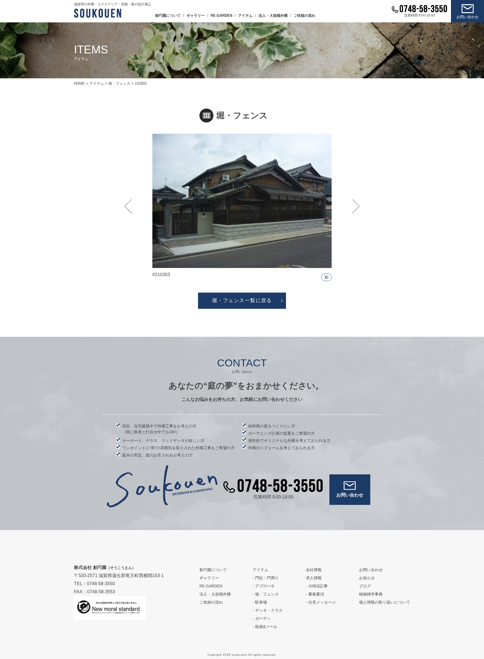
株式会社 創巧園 (105, 567)
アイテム (245, 15)
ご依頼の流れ (304, 15)
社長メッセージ (322, 602)
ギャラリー (196, 15)
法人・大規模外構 (273, 15)
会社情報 (314, 570)
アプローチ (265, 586)
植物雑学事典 (371, 594)
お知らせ (367, 578)
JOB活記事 (318, 586)
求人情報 (314, 578)
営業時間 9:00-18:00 (419, 15)
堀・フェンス (267, 594)
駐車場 (261, 602)
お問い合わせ (467, 17)
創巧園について (168, 15)
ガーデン (263, 618)
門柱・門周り (267, 578)
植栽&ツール (266, 627)
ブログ (365, 586)
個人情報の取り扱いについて (384, 602)
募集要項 (316, 594)
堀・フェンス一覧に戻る (242, 300)
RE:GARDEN (221, 15)
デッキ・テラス (269, 610)
